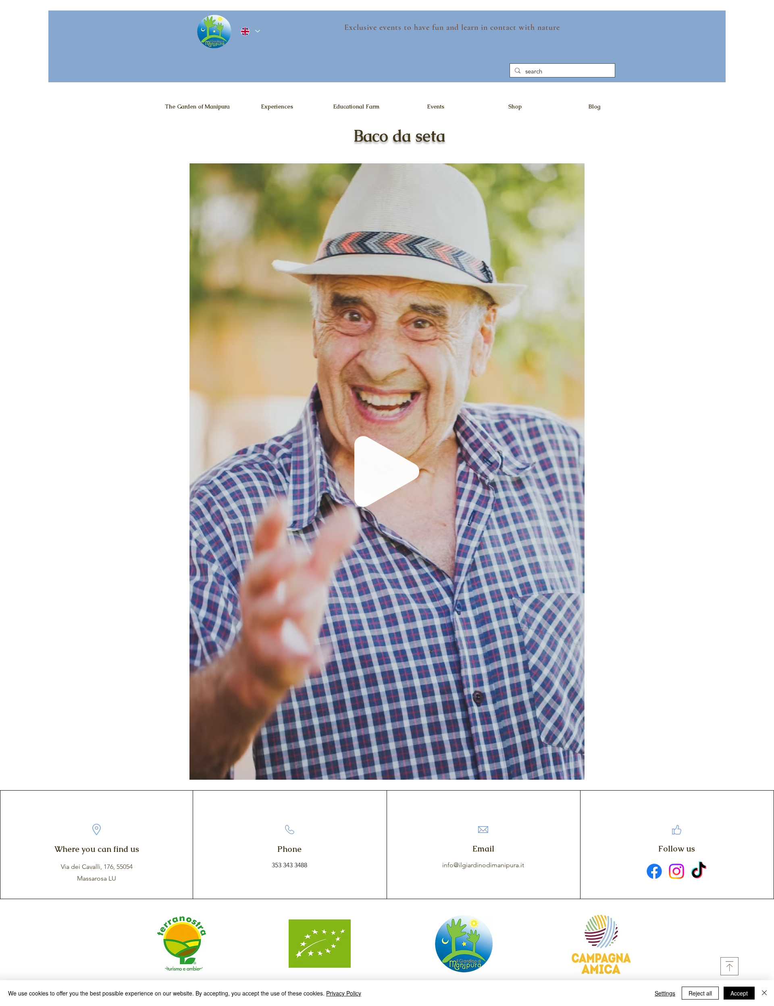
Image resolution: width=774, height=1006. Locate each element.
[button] (574, 771)
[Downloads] (729, 966)
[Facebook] (654, 871)
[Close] (764, 993)
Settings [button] (665, 993)
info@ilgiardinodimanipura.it (483, 865)
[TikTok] (699, 871)
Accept (739, 993)
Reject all (700, 993)
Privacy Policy (343, 993)
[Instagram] (676, 871)
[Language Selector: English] (250, 31)
